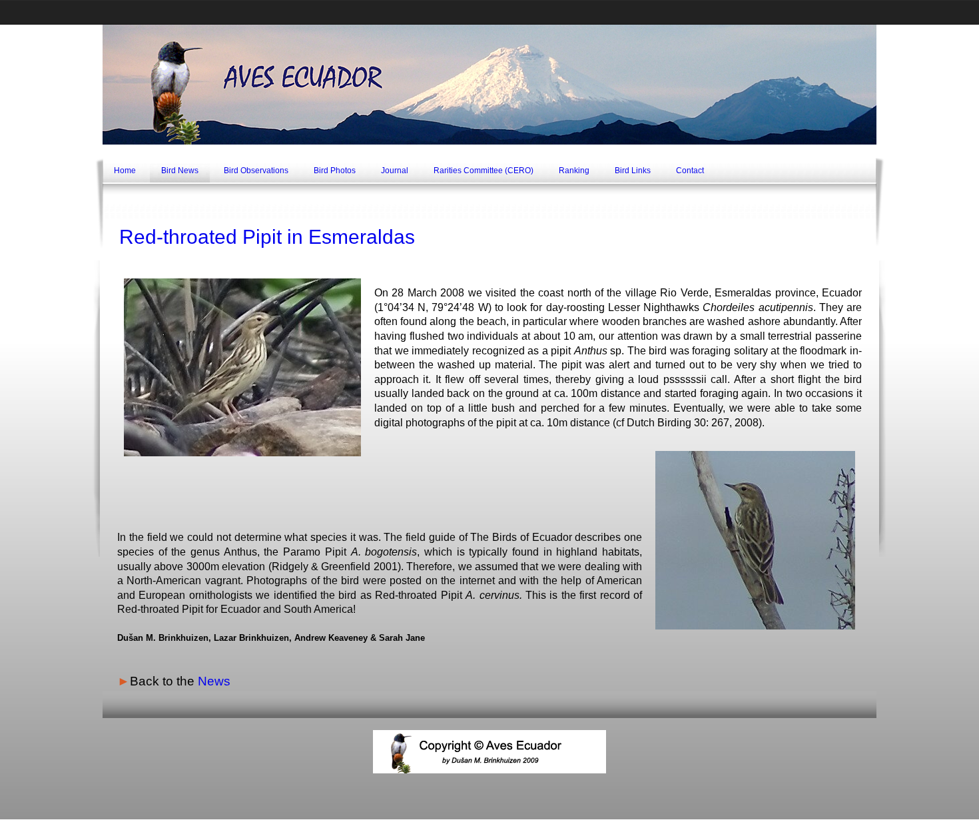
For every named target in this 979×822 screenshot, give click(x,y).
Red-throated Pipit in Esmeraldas (267, 236)
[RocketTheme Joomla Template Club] (489, 817)
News (214, 681)
